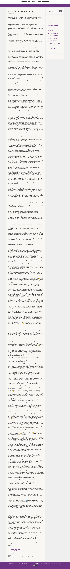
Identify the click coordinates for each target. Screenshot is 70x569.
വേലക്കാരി (50, 49)
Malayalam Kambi (51, 32)
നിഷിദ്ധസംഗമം (51, 46)
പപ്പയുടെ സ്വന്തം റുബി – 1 (13, 557)
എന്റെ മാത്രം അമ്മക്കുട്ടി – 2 (16, 551)
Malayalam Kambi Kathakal (22, 556)
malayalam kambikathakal (31, 556)
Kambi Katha (16, 556)
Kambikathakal (51, 28)
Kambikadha (50, 27)
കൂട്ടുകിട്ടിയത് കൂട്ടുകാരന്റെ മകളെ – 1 (15, 558)
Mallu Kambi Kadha (52, 41)
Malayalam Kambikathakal (13, 555)
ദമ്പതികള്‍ (50, 45)
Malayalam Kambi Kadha (53, 35)
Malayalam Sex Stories (52, 40)
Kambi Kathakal (44, 5)
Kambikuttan (27, 5)
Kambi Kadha (11, 556)
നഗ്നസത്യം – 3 (14, 550)
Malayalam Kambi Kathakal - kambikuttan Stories (35, 1)
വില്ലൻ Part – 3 (14, 553)
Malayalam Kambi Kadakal (35, 5)
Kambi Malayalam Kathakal (53, 25)
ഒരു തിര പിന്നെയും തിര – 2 (16, 549)
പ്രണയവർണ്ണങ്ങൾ (52, 48)
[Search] (60, 11)
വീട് (22, 5)
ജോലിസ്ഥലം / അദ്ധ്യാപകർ (54, 43)
